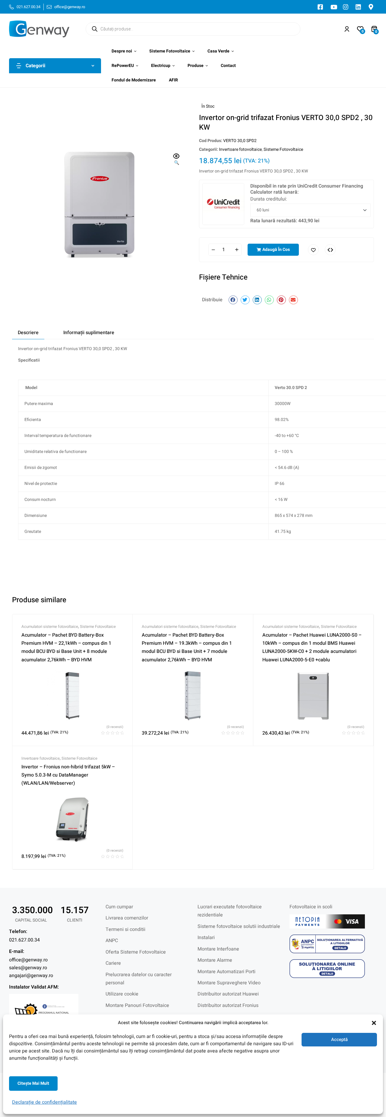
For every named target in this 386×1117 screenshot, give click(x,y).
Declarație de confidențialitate (44, 1102)
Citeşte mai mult (33, 1083)
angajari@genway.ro (31, 975)
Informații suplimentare (88, 332)
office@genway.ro (28, 960)
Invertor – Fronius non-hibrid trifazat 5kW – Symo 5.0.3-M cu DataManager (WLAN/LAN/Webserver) (68, 775)
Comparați (330, 249)
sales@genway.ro (28, 967)
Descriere (28, 332)
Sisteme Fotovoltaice (283, 149)
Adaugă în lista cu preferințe (313, 249)
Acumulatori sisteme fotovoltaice (49, 626)
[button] (374, 1023)
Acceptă (339, 1039)
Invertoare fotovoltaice (240, 149)
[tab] (28, 332)
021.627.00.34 (24, 940)
